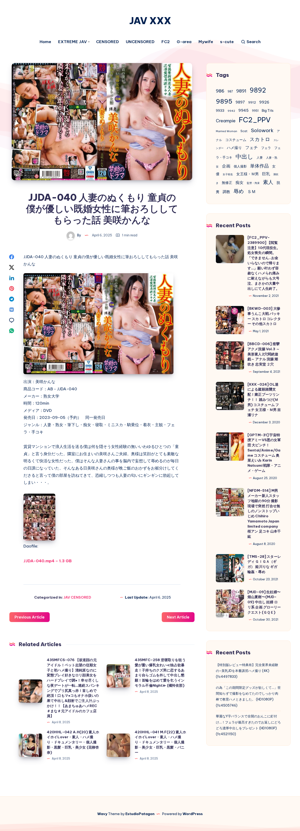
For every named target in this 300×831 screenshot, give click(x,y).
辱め (238, 191)
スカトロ (260, 139)
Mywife (206, 41)
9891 (241, 91)
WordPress (193, 814)
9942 (231, 110)
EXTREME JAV (72, 41)
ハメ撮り (234, 147)
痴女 (240, 182)
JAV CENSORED (77, 597)
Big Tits (268, 110)
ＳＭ (251, 191)
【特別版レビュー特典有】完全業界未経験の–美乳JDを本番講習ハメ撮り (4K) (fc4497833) (247, 671)
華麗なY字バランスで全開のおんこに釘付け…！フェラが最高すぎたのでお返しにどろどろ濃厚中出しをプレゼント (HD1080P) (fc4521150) (248, 725)
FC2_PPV (255, 120)
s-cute (227, 41)
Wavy (102, 814)
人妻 (260, 158)
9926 (264, 102)
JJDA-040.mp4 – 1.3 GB (47, 560)
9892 (258, 90)
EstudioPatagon (139, 814)
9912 (252, 102)
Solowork (262, 130)
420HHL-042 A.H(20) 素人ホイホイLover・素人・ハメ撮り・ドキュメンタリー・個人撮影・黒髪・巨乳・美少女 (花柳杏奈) (73, 742)
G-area (184, 41)
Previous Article (30, 617)
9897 (240, 102)
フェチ (251, 147)
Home (45, 41)
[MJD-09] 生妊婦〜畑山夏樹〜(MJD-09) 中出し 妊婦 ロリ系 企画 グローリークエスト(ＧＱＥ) (264, 602)
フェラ (266, 148)
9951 (255, 110)
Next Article (178, 617)
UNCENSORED (140, 41)
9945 (243, 110)
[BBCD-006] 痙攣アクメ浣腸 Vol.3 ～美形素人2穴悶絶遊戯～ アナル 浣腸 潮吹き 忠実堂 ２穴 (264, 354)
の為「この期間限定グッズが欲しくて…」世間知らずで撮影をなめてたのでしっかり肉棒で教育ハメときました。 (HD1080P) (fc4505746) (248, 697)
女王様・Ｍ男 (247, 173)
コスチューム (235, 140)
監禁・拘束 (253, 183)
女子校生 (228, 174)
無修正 (227, 182)
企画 (226, 166)
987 (230, 91)
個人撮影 (240, 166)
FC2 (165, 41)
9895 (224, 101)
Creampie (226, 120)
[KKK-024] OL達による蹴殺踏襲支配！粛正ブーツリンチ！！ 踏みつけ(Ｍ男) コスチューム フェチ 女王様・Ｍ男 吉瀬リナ (264, 399)
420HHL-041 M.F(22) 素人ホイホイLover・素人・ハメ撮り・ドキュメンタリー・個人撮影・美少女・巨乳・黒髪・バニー (160, 742)
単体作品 (259, 166)
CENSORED (107, 41)
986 (220, 91)
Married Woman (226, 131)
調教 (226, 191)
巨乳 (266, 173)
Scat (244, 131)
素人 (268, 182)
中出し (244, 156)
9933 (220, 110)
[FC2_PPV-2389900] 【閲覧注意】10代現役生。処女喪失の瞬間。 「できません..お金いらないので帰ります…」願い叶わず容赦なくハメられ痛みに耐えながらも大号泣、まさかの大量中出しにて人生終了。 (264, 263)
